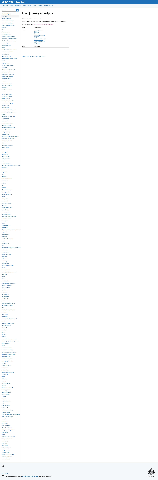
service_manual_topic (38, 40)
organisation (37, 36)
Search (17, 10)
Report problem (34, 56)
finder (35, 31)
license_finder (37, 33)
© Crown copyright (151, 476)
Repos (29, 5)
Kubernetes (18, 5)
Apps (24, 5)
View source (25, 56)
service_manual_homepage (40, 38)
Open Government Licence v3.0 (30, 476)
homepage (36, 32)
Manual (11, 5)
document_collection (38, 30)
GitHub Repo (42, 56)
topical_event (37, 43)
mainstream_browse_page (39, 35)
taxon (35, 42)
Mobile (34, 5)
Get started (5, 5)
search (35, 37)
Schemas (40, 5)
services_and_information (39, 41)
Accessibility (5, 473)
